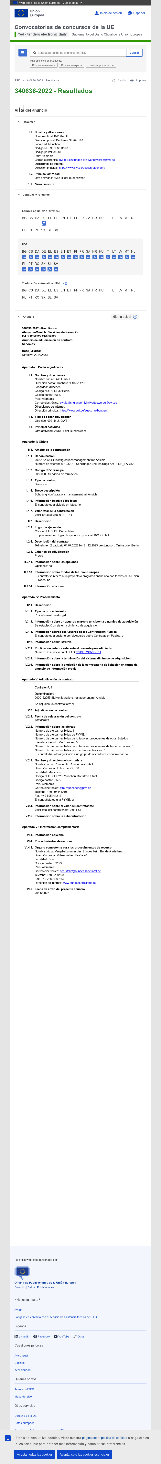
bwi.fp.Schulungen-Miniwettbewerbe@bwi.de (87, 159)
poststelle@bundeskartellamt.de (80, 871)
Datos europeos (24, 1423)
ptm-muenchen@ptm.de (75, 787)
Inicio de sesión (111, 13)
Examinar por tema (99, 65)
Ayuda (18, 1309)
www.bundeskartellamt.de (79, 882)
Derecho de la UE (26, 1415)
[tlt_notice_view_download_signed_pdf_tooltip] (44, 223)
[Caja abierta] (19, 108)
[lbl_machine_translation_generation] (65, 283)
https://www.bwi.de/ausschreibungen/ (82, 167)
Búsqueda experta (71, 65)
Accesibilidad (23, 1370)
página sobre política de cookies (104, 1437)
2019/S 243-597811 (88, 652)
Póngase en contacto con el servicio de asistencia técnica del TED (56, 1317)
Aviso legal (21, 1355)
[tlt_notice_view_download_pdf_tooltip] (24, 256)
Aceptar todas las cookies (35, 1454)
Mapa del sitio (23, 1396)
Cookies (20, 1362)
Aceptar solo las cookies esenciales (85, 1454)
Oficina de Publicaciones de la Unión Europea (45, 1282)
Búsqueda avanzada (43, 65)
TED (17, 80)
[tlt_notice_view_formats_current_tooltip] (135, 317)
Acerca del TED (24, 1389)
